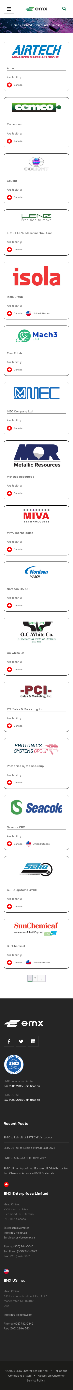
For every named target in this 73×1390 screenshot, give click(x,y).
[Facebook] (9, 1041)
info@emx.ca (18, 1232)
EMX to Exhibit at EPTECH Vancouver (28, 1137)
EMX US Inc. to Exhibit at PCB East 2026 (29, 1147)
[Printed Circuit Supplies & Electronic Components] (36, 9)
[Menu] (9, 9)
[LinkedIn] (33, 1041)
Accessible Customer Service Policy (46, 1378)
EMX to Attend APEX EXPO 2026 (25, 1158)
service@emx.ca (24, 1237)
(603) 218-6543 (20, 1328)
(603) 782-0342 (23, 1323)
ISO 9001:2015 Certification (22, 1086)
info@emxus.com (21, 1314)
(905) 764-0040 (23, 1246)
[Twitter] (21, 1041)
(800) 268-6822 (27, 1251)
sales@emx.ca (20, 1227)
